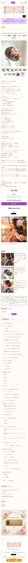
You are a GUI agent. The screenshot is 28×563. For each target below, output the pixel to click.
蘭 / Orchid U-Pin (7, 414)
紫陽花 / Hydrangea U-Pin (9, 406)
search (13, 2)
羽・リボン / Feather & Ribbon (9, 418)
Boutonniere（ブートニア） (10, 442)
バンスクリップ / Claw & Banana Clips (12, 468)
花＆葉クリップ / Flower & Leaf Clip (12, 351)
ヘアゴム (6, 465)
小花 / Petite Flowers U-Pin (10, 408)
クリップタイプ (7, 368)
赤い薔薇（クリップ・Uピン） (10, 331)
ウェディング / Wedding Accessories (10, 389)
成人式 (5, 377)
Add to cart (14, 203)
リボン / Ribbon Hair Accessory (11, 460)
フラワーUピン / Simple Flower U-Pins (12, 337)
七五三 (5, 383)
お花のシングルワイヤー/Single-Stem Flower (13, 334)
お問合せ (4, 492)
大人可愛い (6, 477)
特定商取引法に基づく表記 (8, 496)
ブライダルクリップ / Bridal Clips (11, 397)
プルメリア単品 (7, 362)
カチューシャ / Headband (9, 451)
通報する (14, 211)
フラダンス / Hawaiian (7, 360)
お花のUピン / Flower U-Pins (8, 403)
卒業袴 (5, 380)
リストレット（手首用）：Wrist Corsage (13, 445)
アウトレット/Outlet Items (8, 480)
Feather (6, 420)
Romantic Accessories (7, 449)
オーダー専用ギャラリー (7, 323)
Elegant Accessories (6, 472)
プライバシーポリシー (7, 494)
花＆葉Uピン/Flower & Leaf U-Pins (11, 339)
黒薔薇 (5, 474)
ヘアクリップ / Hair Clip (9, 457)
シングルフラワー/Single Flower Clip (12, 348)
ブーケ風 (6, 328)
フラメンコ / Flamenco (7, 326)
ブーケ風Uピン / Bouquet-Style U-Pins (12, 345)
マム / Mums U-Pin (8, 411)
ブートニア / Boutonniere (9, 400)
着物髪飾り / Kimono (6, 372)
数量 (14, 194)
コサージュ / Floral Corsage (8, 426)
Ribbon (5, 423)
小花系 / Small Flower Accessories (11, 462)
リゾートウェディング (9, 391)
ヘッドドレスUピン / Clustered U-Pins (12, 342)
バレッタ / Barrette (8, 454)
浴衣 (5, 385)
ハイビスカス (7, 365)
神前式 (5, 374)
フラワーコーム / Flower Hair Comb (10, 357)
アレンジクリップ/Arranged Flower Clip (12, 354)
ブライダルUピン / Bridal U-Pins (11, 394)
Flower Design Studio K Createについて (10, 490)
